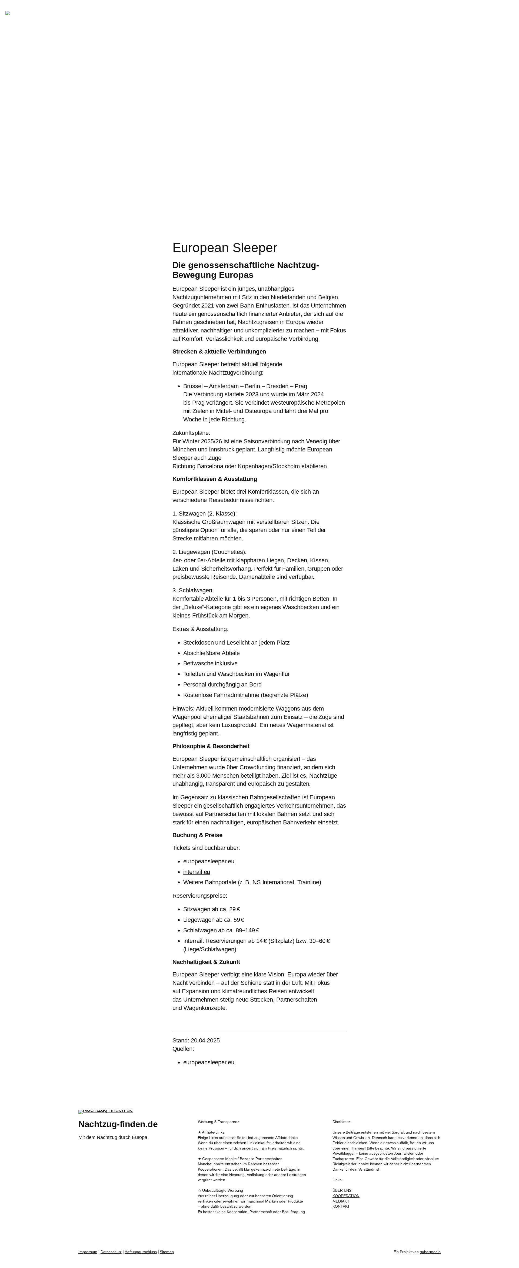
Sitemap (167, 1252)
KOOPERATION (346, 1196)
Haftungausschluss (141, 1252)
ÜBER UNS (341, 1190)
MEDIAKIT (341, 1201)
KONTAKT (341, 1206)
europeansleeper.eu (208, 861)
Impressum (87, 1252)
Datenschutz (111, 1252)
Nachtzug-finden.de (91, 12)
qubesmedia (430, 1252)
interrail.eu (196, 872)
